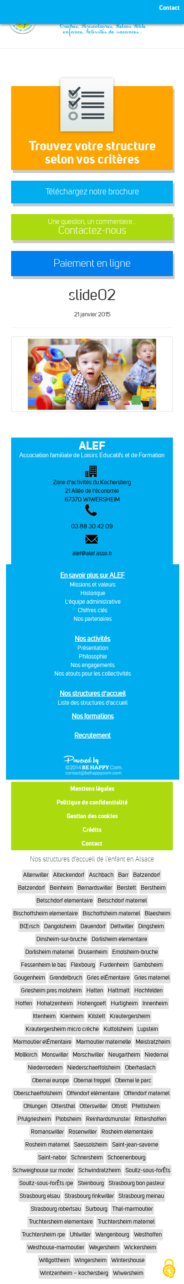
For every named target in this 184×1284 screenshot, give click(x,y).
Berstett (126, 887)
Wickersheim (140, 1247)
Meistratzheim (153, 1042)
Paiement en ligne (92, 263)
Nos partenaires (93, 619)
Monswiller (55, 1054)
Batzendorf (146, 875)
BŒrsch (29, 926)
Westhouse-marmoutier (55, 1247)
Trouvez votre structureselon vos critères (92, 152)
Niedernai (156, 1054)
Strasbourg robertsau (56, 1209)
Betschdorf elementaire (64, 900)
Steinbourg (91, 1183)
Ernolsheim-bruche (135, 952)
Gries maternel (151, 977)
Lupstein (147, 1029)
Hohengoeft (91, 1003)
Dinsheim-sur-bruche (61, 939)
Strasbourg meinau (141, 1196)
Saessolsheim (90, 1144)
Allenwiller (35, 875)
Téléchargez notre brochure (92, 192)
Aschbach (101, 875)
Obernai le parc (133, 1080)
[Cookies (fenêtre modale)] (169, 1269)
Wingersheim (90, 1260)
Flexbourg (83, 964)
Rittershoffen (150, 1119)
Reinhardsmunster (108, 1119)
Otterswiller (93, 1106)
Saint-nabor (52, 1157)
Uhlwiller (80, 1234)
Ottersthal (63, 1106)
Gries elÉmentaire (108, 977)
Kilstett (96, 1016)
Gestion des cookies (92, 816)
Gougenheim (29, 977)
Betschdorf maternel (122, 900)
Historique (92, 593)
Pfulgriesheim (34, 1119)
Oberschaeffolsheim (38, 1093)
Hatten (94, 990)
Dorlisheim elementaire (119, 939)
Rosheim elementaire (127, 1131)
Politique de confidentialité (92, 802)
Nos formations (93, 716)
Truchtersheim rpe (43, 1234)
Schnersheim (87, 1157)
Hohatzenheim (55, 1003)
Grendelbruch (66, 977)
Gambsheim (148, 964)
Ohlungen (35, 1106)
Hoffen (23, 1003)
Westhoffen (148, 1234)
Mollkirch (26, 1054)
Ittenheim (44, 1016)
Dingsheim (151, 926)
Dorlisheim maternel (49, 952)
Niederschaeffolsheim (93, 1067)
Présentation (92, 648)
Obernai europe (50, 1080)
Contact (92, 843)
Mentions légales (92, 788)
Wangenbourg (112, 1234)
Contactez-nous (92, 227)
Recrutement (92, 735)
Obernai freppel (92, 1080)
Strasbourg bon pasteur (136, 1183)
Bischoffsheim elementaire (45, 913)
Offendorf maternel (146, 1093)
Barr (123, 875)
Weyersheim (104, 1247)
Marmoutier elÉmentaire (42, 1042)
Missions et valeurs (93, 584)
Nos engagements (93, 665)
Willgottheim (54, 1260)
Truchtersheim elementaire (61, 1221)
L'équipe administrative (93, 601)
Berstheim (153, 887)
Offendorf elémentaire (93, 1093)
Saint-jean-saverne (135, 1144)
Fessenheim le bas (43, 964)
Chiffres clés (92, 610)
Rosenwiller (82, 1131)
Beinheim (61, 887)
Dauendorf (93, 926)
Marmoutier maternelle (103, 1042)
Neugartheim (124, 1054)
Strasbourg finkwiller (89, 1196)
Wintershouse (128, 1260)
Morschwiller (88, 1054)
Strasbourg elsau (40, 1196)
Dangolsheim (60, 926)
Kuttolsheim (118, 1029)
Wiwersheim (128, 1273)
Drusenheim (92, 952)
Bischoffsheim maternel (111, 913)
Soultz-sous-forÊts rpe (46, 1183)
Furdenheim (114, 964)
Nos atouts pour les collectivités (92, 673)
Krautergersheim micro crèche (62, 1029)
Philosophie (93, 656)
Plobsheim (68, 1119)
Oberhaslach (140, 1067)
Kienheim (71, 1016)
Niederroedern (45, 1067)
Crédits (92, 829)
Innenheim (155, 1003)
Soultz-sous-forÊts (147, 1170)
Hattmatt (119, 990)
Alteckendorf (68, 875)
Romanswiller (47, 1131)
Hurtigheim (124, 1003)
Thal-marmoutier (132, 1209)
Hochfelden (148, 990)
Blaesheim (157, 913)
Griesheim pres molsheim (51, 990)
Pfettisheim (146, 1106)
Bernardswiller (94, 887)
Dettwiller (122, 926)
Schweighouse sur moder (43, 1170)
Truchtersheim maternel (126, 1221)
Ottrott (119, 1106)
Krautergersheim (130, 1016)
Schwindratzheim (99, 1170)
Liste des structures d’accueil (93, 702)
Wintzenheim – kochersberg (74, 1273)
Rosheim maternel (47, 1144)
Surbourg (96, 1209)
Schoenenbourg (126, 1157)
